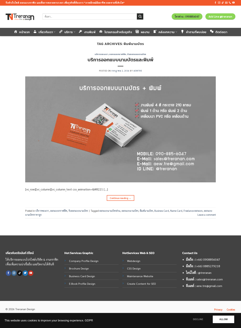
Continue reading (120, 197)
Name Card (176, 210)
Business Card (161, 210)
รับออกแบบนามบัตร (136, 54)
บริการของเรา (101, 54)
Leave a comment (207, 214)
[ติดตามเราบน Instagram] (219, 3)
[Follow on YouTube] (233, 3)
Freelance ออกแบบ (193, 210)
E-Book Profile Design (82, 283)
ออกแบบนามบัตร (130, 210)
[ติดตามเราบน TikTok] (223, 3)
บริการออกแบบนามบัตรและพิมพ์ (120, 59)
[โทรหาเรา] (230, 3)
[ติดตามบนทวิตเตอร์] (25, 273)
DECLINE (198, 319)
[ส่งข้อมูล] (140, 16)
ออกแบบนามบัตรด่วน (109, 210)
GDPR (89, 320)
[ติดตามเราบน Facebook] (215, 3)
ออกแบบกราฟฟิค (117, 54)
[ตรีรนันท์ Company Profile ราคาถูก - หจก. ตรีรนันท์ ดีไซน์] (21, 17)
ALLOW (223, 319)
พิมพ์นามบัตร (146, 210)
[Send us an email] (226, 3)
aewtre (137, 70)
